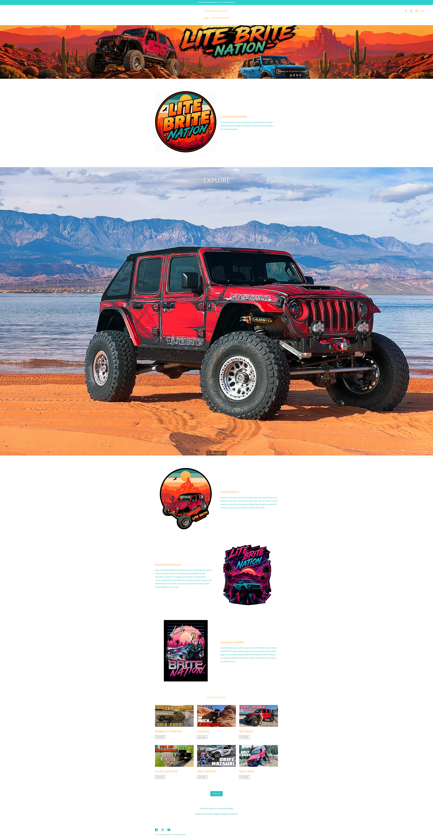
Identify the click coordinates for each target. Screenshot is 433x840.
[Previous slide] (208, 453)
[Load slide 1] (212, 453)
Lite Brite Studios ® (216, 11)
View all (216, 794)
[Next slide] (224, 453)
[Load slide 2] (214, 453)
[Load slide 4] (218, 453)
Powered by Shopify (179, 834)
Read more (160, 737)
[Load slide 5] (220, 453)
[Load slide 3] (216, 453)
